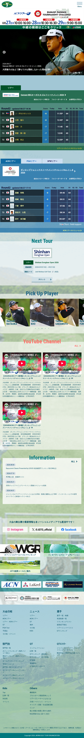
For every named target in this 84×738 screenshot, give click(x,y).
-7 (45, 126)
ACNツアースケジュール (71, 230)
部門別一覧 (7, 648)
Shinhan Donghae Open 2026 (47, 262)
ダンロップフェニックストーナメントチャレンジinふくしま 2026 (47, 171)
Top (4, 692)
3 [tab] (42, 328)
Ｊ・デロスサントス (23, 114)
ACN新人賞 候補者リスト (15, 477)
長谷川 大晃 (20, 212)
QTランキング (62, 631)
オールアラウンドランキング (13, 661)
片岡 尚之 (19, 140)
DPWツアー (52, 161)
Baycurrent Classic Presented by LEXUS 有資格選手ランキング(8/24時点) (31, 468)
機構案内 (33, 692)
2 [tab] (39, 328)
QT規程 (32, 660)
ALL (76, 346)
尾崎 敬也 (19, 199)
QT (4, 625)
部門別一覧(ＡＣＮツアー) (12, 667)
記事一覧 (33, 651)
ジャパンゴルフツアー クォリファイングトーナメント (68, 649)
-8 (45, 113)
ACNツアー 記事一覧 (72, 73)
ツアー (11, 88)
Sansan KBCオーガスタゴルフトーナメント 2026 (42, 95)
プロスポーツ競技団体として (40, 696)
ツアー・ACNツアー (10, 622)
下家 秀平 (19, 206)
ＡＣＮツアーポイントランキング (14, 671)
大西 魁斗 (19, 120)
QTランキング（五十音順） (40, 657)
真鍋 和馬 (19, 193)
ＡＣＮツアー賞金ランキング (13, 675)
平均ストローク (8, 664)
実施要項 (33, 663)
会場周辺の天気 (74, 99)
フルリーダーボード (58, 99)
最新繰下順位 (62, 625)
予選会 (5, 631)
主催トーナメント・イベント (40, 702)
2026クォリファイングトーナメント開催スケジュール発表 (26, 485)
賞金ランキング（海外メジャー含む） (14, 657)
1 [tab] (35, 328)
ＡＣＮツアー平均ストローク (13, 678)
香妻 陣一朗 (20, 133)
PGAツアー (32, 161)
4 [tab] (45, 328)
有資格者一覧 (62, 619)
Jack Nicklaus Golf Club (43, 272)
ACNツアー (11, 161)
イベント (6, 702)
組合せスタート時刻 (41, 99)
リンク (32, 708)
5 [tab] (48, 328)
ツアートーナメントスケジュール (68, 148)
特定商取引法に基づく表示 (39, 714)
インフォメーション (37, 648)
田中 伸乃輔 (20, 219)
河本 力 (18, 127)
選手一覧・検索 (62, 616)
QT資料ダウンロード (37, 666)
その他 (32, 628)
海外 (31, 625)
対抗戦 (5, 699)
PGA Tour (6, 628)
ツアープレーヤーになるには (40, 699)
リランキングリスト (64, 622)
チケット (42, 279)
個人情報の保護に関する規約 (40, 711)
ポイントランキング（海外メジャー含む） (14, 652)
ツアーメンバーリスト (65, 628)
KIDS (31, 631)
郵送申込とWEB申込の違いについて (68, 654)
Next (79, 52)
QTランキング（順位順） (39, 654)
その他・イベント (9, 634)
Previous (4, 52)
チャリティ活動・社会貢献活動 (41, 705)
